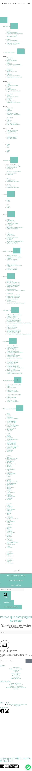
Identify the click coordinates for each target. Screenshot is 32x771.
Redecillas (10, 168)
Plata (8, 200)
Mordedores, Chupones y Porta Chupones (19, 323)
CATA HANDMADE (12, 421)
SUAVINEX (9, 524)
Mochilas (9, 226)
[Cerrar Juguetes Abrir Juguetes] (13, 341)
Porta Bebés (10, 220)
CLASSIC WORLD (11, 424)
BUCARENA (10, 417)
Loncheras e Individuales (14, 320)
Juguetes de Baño (12, 259)
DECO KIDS (10, 429)
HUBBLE (9, 465)
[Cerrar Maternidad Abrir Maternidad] (14, 26)
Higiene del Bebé (12, 255)
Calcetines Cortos (12, 133)
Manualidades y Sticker (13, 355)
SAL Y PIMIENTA (11, 521)
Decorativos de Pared (13, 282)
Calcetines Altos (11, 131)
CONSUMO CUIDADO (13, 425)
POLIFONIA (10, 517)
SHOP (2, 666)
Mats (8, 219)
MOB (8, 505)
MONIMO (9, 508)
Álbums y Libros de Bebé (14, 385)
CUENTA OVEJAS (11, 428)
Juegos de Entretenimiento (14, 358)
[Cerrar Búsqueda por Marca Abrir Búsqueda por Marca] (19, 408)
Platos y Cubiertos (12, 316)
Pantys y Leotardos (12, 130)
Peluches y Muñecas (13, 350)
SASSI (8, 523)
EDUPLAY (9, 457)
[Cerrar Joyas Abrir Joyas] (11, 194)
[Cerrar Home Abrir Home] (11, 276)
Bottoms (9, 63)
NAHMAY (9, 513)
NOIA (8, 515)
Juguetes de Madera (13, 351)
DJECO (9, 456)
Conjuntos (10, 58)
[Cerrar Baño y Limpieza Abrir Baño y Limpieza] (16, 250)
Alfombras (10, 281)
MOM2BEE (9, 506)
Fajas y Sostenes (11, 36)
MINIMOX (9, 504)
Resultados (7, 602)
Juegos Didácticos (12, 356)
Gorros (9, 179)
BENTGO (9, 416)
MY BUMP (9, 512)
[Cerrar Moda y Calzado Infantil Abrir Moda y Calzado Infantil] (21, 51)
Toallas (9, 258)
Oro (8, 199)
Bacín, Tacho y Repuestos (14, 257)
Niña (8, 146)
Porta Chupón (11, 180)
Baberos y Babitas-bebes (14, 66)
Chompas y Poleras (12, 85)
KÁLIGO (9, 470)
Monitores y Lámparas (13, 284)
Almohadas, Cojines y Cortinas (16, 290)
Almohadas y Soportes (13, 35)
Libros (8, 386)
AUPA (8, 413)
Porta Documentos (12, 228)
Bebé (8, 144)
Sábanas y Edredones (13, 285)
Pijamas (9, 59)
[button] (2, 3)
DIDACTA (9, 431)
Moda (8, 31)
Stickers (9, 389)
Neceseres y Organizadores (15, 227)
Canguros (10, 224)
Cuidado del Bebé (12, 261)
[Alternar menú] (3, 20)
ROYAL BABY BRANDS (12, 518)
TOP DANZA (10, 553)
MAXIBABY (9, 474)
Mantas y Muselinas (12, 286)
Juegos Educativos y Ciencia (15, 352)
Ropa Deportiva (11, 89)
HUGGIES (9, 466)
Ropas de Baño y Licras (13, 91)
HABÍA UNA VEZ (11, 464)
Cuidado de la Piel (12, 32)
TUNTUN (9, 554)
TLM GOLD (9, 552)
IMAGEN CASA (11, 469)
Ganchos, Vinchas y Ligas (14, 166)
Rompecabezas (11, 348)
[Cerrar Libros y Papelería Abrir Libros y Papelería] (17, 380)
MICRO (9, 476)
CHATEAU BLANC (11, 422)
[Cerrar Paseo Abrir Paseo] (11, 214)
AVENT (8, 414)
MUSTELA (9, 510)
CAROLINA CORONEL (12, 418)
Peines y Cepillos (12, 167)
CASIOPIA (9, 420)
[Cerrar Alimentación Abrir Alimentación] (15, 310)
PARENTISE (10, 516)
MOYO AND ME (11, 509)
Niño (8, 147)
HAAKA (9, 462)
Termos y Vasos (11, 317)
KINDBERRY (10, 472)
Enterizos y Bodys (12, 60)
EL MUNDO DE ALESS (12, 458)
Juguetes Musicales (12, 347)
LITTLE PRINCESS (11, 473)
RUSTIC (9, 520)
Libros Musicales (11, 387)
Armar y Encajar (11, 354)
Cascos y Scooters (12, 230)
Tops (8, 62)
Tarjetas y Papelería (12, 391)
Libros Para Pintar (12, 390)
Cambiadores (11, 222)
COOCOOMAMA (11, 426)
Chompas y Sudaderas (13, 64)
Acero (8, 201)
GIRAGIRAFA (10, 461)
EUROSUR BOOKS (11, 460)
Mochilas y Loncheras (13, 181)
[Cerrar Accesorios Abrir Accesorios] (14, 160)
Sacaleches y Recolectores (15, 33)
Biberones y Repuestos (13, 321)
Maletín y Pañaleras (12, 223)
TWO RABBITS (10, 556)
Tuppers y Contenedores (14, 319)
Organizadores (11, 289)
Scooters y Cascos (12, 346)
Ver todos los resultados (11, 607)
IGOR (8, 468)
